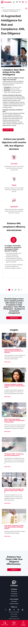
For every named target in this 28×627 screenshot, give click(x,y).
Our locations (14, 593)
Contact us (14, 569)
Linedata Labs (14, 595)
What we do (14, 591)
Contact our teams (14, 603)
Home (2, 7)
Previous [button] (6, 289)
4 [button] (19, 290)
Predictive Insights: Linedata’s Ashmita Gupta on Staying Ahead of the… (14, 386)
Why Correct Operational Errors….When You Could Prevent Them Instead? (14, 420)
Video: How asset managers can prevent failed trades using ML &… (14, 490)
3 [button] (15, 290)
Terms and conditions (14, 612)
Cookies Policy (14, 616)
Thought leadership (23, 625)
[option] (14, 259)
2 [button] (12, 290)
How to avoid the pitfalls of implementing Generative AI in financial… (13, 351)
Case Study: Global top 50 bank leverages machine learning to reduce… (13, 527)
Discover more (14, 317)
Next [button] (21, 289)
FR (20, 2)
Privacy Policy (14, 614)
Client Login (14, 601)
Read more (7, 362)
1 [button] (9, 290)
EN (17, 2)
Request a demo (9, 129)
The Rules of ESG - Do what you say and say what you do (14, 454)
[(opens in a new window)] (5, 609)
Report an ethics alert (14, 618)
